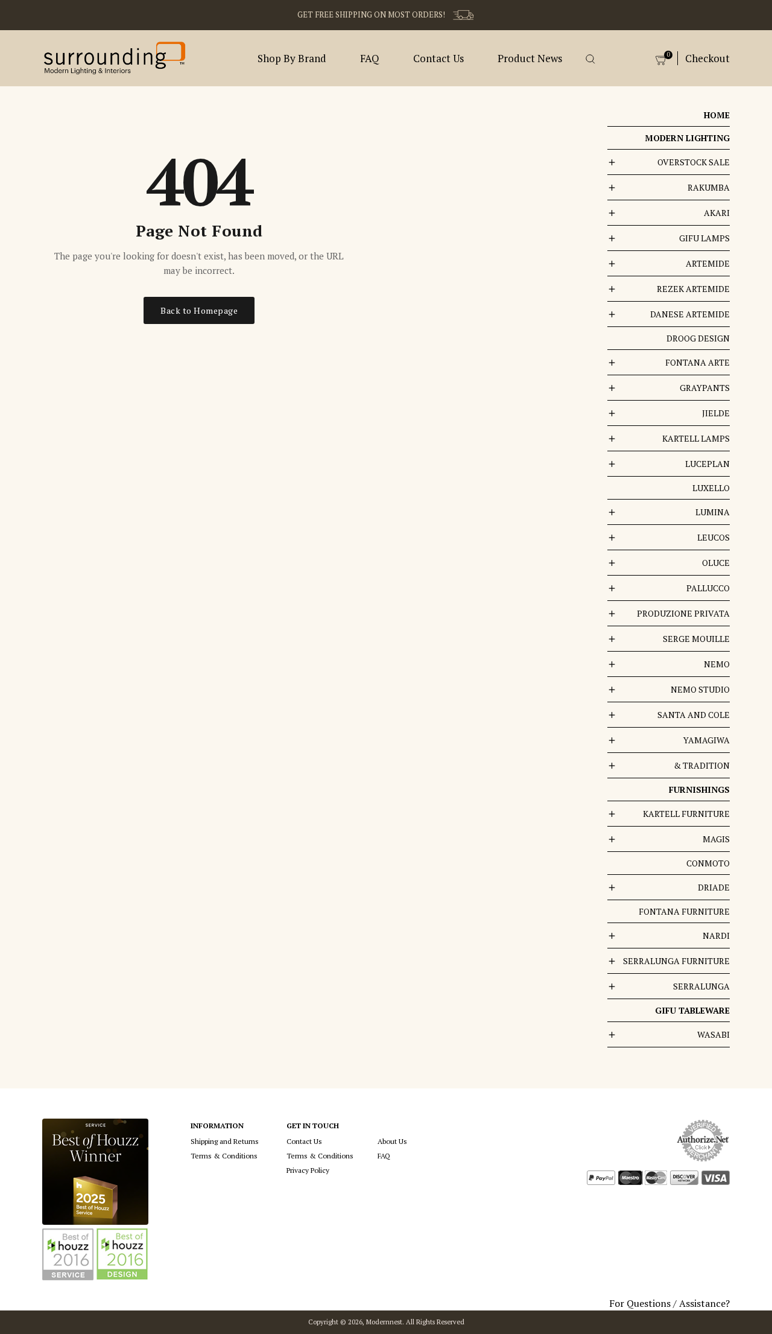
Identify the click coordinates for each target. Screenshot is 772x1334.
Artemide (708, 263)
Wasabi (713, 1034)
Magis (716, 839)
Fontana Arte (697, 362)
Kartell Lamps (696, 438)
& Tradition (702, 765)
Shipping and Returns (225, 1141)
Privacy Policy (307, 1170)
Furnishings (699, 789)
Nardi (716, 935)
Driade (714, 887)
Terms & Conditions (224, 1155)
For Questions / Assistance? (669, 1303)
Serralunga (701, 986)
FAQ (369, 58)
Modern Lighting (687, 138)
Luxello (711, 488)
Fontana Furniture (684, 911)
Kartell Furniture (686, 813)
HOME (717, 115)
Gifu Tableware (692, 1010)
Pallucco (708, 588)
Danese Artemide (690, 314)
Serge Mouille (696, 638)
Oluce (716, 562)
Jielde (716, 413)
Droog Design (698, 338)
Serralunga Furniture (676, 961)
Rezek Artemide (693, 288)
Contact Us (438, 58)
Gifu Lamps (704, 238)
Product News (530, 58)
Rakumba (709, 187)
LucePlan (707, 463)
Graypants (705, 387)
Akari (717, 212)
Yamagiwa (706, 740)
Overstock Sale (693, 162)
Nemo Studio (700, 689)
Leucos (713, 537)
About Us (392, 1141)
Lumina (712, 512)
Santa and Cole (693, 714)
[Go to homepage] (114, 56)
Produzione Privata (683, 613)
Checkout (707, 58)
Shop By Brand (292, 58)
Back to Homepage (199, 310)
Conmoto (708, 863)
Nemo (717, 664)
